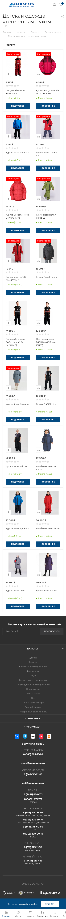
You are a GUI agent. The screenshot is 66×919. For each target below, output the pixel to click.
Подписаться (52, 631)
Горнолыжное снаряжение (33, 680)
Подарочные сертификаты (33, 711)
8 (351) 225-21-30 (33, 848)
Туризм (33, 662)
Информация (33, 726)
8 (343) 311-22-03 (33, 774)
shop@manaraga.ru (33, 763)
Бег (33, 698)
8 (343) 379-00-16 (33, 835)
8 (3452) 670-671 (33, 794)
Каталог (33, 648)
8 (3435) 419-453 (33, 862)
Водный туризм (33, 707)
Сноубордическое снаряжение (33, 684)
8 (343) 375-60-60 (33, 828)
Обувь (33, 675)
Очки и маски (33, 693)
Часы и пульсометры (33, 702)
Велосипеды (33, 689)
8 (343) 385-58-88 (33, 754)
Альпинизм (33, 671)
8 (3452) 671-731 (33, 800)
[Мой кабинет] (54, 5)
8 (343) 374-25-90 (33, 814)
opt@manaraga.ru (33, 783)
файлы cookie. (30, 904)
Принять (50, 904)
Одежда (33, 657)
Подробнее (17, 106)
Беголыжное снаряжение (33, 666)
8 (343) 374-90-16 (33, 821)
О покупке (32, 718)
